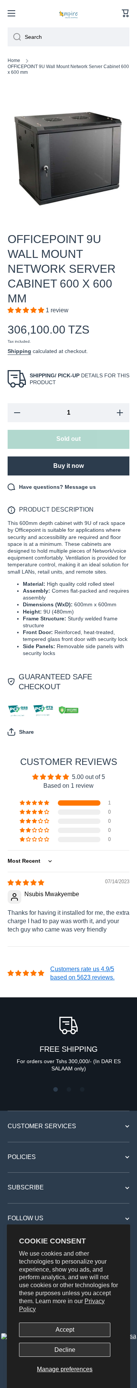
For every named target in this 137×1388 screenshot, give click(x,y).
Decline (64, 1350)
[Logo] (68, 13)
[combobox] (68, 36)
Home (14, 60)
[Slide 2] (69, 1089)
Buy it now (68, 466)
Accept (65, 1329)
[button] (125, 13)
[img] (26, 882)
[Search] (14, 36)
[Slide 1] (55, 1089)
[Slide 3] (82, 1089)
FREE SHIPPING (69, 1049)
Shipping (19, 351)
